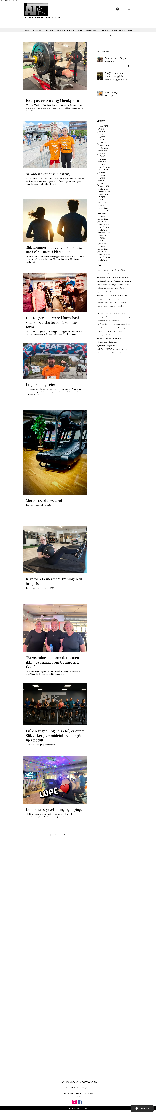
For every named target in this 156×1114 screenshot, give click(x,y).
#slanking (100, 328)
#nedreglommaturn (104, 320)
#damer (120, 285)
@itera (115, 349)
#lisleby (124, 313)
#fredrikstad (109, 292)
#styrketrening (110, 331)
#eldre (127, 285)
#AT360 (105, 270)
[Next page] (65, 835)
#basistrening (118, 281)
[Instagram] (74, 1102)
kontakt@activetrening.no (77, 1088)
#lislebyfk (100, 317)
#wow (120, 338)
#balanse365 (101, 281)
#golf (126, 295)
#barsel (109, 281)
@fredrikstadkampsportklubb (107, 346)
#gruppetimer (102, 299)
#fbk (116, 288)
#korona (100, 313)
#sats (123, 324)
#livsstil (107, 317)
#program (115, 320)
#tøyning (109, 338)
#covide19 (106, 285)
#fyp (122, 295)
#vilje (115, 338)
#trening (119, 331)
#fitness (121, 288)
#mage (114, 317)
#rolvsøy (117, 324)
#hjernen (100, 302)
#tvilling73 (101, 338)
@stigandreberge (118, 353)
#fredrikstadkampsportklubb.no (108, 295)
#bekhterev (128, 281)
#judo (115, 302)
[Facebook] (80, 1102)
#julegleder (122, 302)
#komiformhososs (103, 310)
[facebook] (111, 35)
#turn (122, 335)
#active (110, 274)
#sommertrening (111, 328)
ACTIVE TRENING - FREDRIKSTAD (43, 17)
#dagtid (114, 285)
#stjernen (100, 331)
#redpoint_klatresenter (105, 324)
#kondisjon (114, 310)
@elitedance (113, 342)
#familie (110, 288)
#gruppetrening (113, 299)
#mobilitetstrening (124, 317)
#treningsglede (102, 335)
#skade (128, 324)
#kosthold (108, 313)
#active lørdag (119, 274)
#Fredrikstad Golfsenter (118, 270)
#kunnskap (116, 313)
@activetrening (102, 342)
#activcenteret (102, 274)
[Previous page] (46, 835)
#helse (122, 299)
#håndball (108, 302)
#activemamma (102, 277)
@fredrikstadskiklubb (104, 349)
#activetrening (124, 277)
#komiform (120, 306)
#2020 (99, 270)
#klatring (112, 306)
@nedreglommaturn (104, 353)
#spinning (121, 328)
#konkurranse (124, 310)
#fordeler (100, 292)
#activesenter (113, 277)
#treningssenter (114, 335)
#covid (99, 285)
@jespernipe (123, 349)
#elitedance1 (101, 288)
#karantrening (102, 306)
